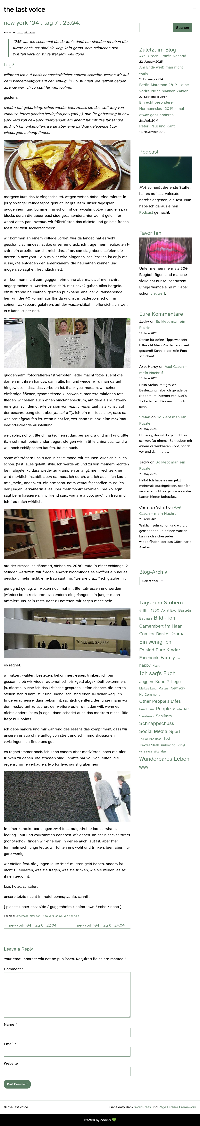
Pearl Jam (146, 709)
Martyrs (164, 688)
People (163, 709)
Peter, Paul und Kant (157, 126)
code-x (105, 1120)
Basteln (184, 610)
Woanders (160, 751)
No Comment (149, 694)
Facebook (148, 658)
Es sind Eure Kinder (159, 650)
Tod (166, 738)
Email (10, 1044)
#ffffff (144, 610)
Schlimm (164, 716)
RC (186, 709)
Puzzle (177, 709)
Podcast (146, 212)
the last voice (24, 9)
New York (35, 916)
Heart (156, 665)
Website (11, 1063)
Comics (146, 634)
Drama (177, 634)
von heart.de (71, 916)
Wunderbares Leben (164, 758)
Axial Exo (168, 610)
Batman (145, 618)
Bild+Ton (164, 617)
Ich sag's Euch (157, 673)
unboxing (168, 745)
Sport (174, 731)
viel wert (158, 293)
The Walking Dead (150, 739)
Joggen (146, 681)
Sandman (146, 716)
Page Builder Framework (177, 1107)
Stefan (144, 417)
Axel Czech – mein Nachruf (162, 55)
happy (144, 665)
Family (168, 657)
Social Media (153, 731)
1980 (155, 610)
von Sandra (145, 751)
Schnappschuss (156, 723)
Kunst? (162, 681)
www (143, 767)
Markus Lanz (147, 688)
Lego (176, 681)
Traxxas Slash (149, 745)
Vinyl (181, 745)
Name (10, 1024)
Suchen (182, 27)
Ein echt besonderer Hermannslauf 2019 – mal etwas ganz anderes (161, 108)
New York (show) (52, 916)
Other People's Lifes (160, 701)
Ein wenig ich (155, 642)
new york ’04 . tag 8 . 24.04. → (103, 925)
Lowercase (22, 916)
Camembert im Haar (160, 626)
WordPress (142, 1107)
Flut (179, 658)
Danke (162, 633)
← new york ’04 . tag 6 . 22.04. (30, 925)
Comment (14, 969)
